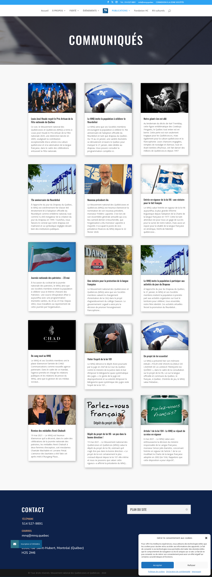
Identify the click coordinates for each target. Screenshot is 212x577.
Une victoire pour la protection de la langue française (107, 282)
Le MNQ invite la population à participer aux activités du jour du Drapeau (164, 282)
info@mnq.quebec (145, 2)
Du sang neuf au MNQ (41, 356)
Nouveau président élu (97, 200)
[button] (206, 538)
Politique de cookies (156, 571)
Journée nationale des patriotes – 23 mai (50, 278)
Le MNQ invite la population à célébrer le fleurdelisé (106, 120)
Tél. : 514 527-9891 (128, 2)
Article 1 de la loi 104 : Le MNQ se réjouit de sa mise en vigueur (164, 432)
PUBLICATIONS (119, 11)
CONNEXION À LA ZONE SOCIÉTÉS (170, 2)
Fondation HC (141, 11)
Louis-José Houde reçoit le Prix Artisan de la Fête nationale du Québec (52, 120)
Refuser (191, 565)
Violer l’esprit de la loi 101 (99, 359)
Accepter (157, 565)
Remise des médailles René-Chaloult (48, 430)
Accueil (44, 11)
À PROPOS (57, 11)
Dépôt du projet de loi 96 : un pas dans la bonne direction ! (106, 435)
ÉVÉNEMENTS (90, 11)
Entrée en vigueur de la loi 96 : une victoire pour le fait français (164, 201)
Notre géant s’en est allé (155, 118)
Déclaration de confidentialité (178, 571)
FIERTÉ (73, 11)
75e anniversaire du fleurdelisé (45, 200)
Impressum (196, 571)
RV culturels (158, 11)
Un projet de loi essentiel (156, 356)
